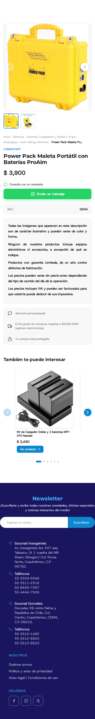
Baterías (18, 137)
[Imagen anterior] (10, 67)
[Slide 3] (47, 461)
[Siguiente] (87, 412)
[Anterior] (7, 412)
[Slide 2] (44, 461)
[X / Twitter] (38, 701)
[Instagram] (26, 701)
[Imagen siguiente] (85, 67)
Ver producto (28, 449)
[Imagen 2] (27, 121)
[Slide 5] (54, 461)
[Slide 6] (58, 461)
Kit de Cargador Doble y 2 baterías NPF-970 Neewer (43, 434)
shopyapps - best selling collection (26, 142)
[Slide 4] (51, 461)
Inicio (7, 137)
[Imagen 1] (11, 121)
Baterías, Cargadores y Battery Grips (51, 137)
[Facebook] (14, 701)
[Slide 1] (38, 461)
